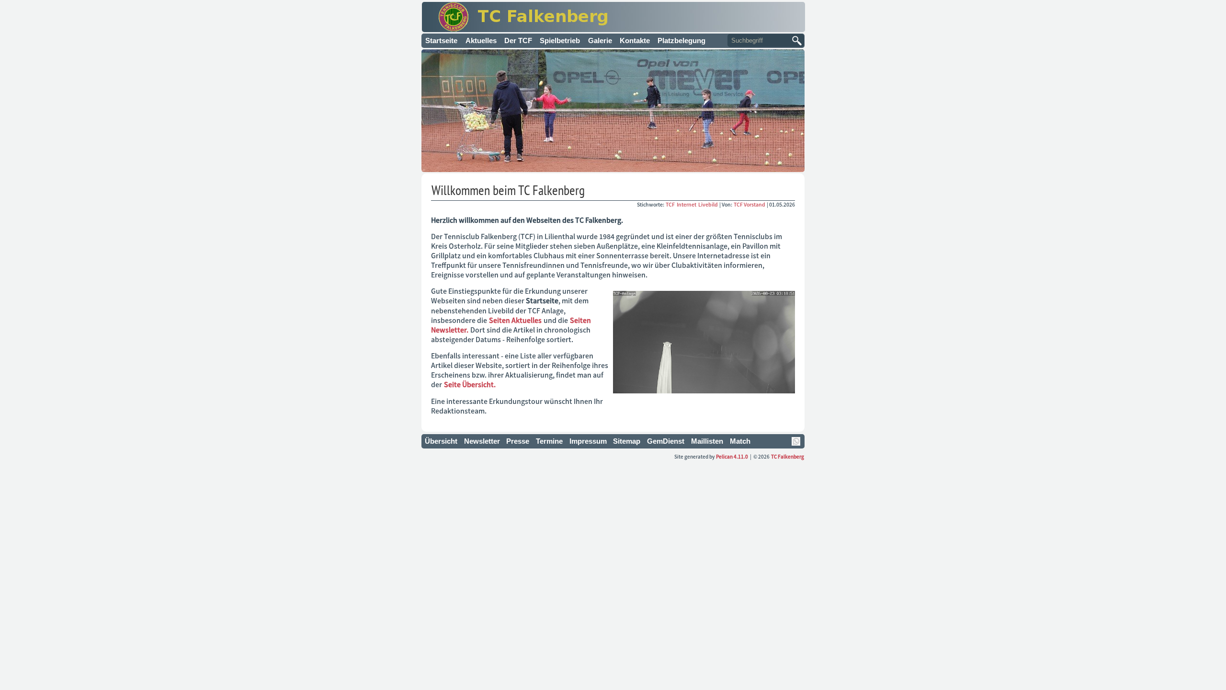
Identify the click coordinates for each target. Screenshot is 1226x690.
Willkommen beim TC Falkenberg (508, 190)
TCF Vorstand (749, 204)
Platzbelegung (681, 40)
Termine (549, 441)
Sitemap (626, 441)
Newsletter (482, 441)
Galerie (600, 40)
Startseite (441, 40)
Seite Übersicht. (470, 384)
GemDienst (665, 441)
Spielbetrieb (560, 40)
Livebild (708, 204)
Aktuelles (481, 40)
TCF (671, 204)
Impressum (588, 441)
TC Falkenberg (787, 456)
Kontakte (635, 40)
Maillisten (707, 441)
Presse (517, 441)
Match (740, 441)
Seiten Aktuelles (515, 320)
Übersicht (441, 441)
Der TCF (518, 40)
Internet (687, 204)
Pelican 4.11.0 (732, 456)
